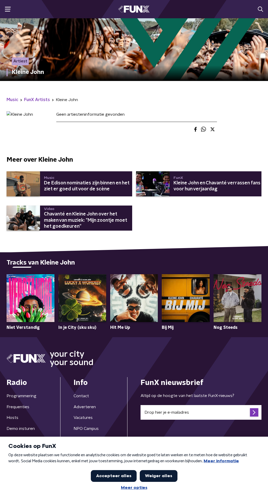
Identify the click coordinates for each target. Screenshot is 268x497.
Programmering (21, 396)
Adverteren (85, 407)
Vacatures (83, 418)
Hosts (12, 418)
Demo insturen (21, 428)
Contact (81, 396)
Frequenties (18, 407)
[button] (8, 9)
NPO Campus (86, 428)
